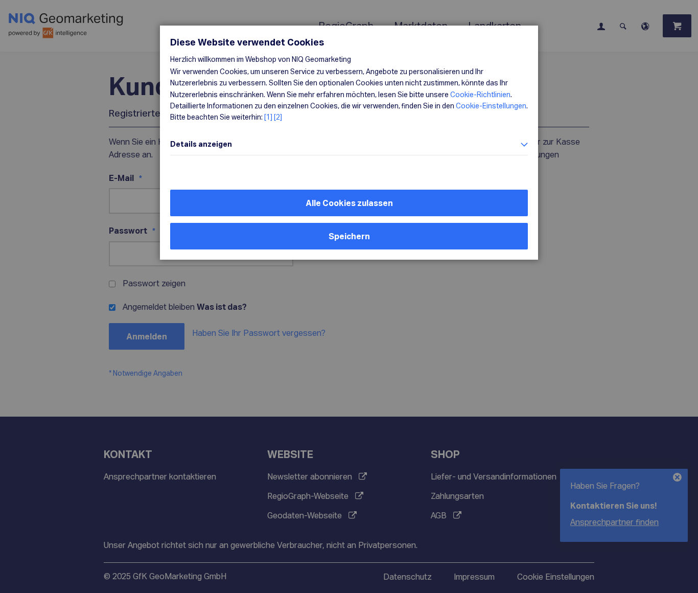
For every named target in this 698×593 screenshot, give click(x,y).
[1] (268, 116)
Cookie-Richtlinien (480, 94)
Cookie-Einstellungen (491, 105)
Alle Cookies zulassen (349, 202)
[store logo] (124, 25)
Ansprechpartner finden (614, 521)
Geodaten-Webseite (304, 515)
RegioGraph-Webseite (307, 495)
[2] (278, 116)
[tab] (349, 144)
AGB (439, 515)
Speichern (349, 236)
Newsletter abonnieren (309, 476)
